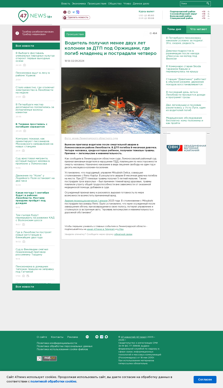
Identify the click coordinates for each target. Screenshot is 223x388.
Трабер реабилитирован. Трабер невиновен (38, 33)
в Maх (120, 229)
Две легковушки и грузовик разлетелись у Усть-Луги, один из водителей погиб (186, 107)
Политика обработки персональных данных (65, 346)
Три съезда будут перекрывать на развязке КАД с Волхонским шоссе (35, 220)
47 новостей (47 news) (134, 337)
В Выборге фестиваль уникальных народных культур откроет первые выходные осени (35, 59)
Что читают (198, 29)
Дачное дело (141, 4)
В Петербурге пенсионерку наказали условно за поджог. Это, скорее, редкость (184, 40)
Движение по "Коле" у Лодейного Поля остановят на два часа (35, 180)
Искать (208, 3)
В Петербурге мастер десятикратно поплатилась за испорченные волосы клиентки (35, 111)
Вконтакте (96, 336)
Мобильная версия (64, 12)
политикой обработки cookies (53, 381)
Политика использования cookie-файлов (62, 349)
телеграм (73, 12)
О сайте (42, 337)
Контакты (57, 337)
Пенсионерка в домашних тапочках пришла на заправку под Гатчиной (35, 271)
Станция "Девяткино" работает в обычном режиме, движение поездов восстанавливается (186, 82)
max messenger (77, 12)
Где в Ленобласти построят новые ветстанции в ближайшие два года (34, 237)
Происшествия (97, 4)
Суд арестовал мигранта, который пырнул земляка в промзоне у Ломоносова (33, 163)
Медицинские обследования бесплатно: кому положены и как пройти (184, 120)
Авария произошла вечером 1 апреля (86, 201)
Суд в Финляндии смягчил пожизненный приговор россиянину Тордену (32, 254)
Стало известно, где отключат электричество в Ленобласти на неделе (35, 92)
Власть (65, 4)
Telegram (101, 336)
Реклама (72, 337)
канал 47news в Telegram (101, 229)
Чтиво (127, 4)
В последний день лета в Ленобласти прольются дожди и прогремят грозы (185, 94)
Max (106, 336)
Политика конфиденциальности (57, 343)
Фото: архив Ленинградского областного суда (91, 138)
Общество (115, 4)
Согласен (205, 379)
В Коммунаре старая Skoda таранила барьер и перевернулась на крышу (183, 69)
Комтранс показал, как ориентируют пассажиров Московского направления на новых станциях (34, 145)
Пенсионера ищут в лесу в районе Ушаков (33, 76)
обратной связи (123, 234)
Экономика (79, 4)
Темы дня (174, 29)
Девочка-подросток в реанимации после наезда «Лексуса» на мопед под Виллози (182, 55)
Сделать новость (78, 17)
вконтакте (69, 12)
